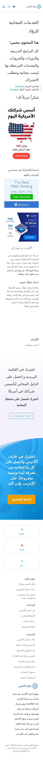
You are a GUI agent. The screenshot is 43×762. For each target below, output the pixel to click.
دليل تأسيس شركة (27, 584)
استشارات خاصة (28, 677)
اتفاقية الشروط (28, 626)
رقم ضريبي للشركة (26, 661)
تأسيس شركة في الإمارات (23, 656)
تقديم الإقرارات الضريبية (24, 666)
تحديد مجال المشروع (26, 589)
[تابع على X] (22, 561)
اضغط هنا (19, 86)
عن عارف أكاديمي (27, 610)
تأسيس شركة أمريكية (25, 645)
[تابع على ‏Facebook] (22, 529)
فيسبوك (21, 534)
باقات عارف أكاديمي (26, 639)
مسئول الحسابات (27, 672)
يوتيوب (21, 549)
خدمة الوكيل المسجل (25, 650)
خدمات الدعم (29, 621)
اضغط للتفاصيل (21, 499)
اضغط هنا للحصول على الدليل (21, 416)
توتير (21, 565)
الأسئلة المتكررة (28, 615)
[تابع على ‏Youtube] (22, 545)
